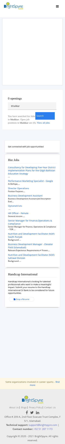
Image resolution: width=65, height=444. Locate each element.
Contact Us (50, 407)
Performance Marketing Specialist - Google (30, 180)
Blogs (24, 407)
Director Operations (18, 188)
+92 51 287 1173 (43, 429)
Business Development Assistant (25, 195)
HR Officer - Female (18, 213)
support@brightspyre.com (43, 424)
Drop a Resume (22, 299)
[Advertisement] (32, 52)
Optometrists (15, 205)
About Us (14, 407)
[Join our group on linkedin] (37, 413)
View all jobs (43, 123)
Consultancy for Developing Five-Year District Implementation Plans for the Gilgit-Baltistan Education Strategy (32, 170)
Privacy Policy (35, 407)
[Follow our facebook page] (27, 413)
